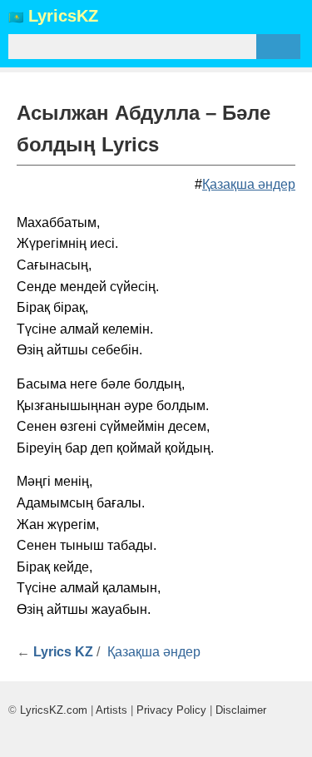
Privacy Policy (171, 710)
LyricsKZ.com (53, 710)
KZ (63, 16)
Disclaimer (240, 710)
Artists (111, 710)
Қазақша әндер (248, 184)
